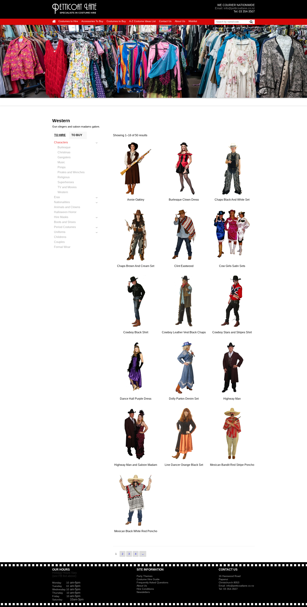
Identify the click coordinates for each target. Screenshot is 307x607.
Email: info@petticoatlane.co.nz (235, 8)
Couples (59, 241)
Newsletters (143, 592)
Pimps (62, 167)
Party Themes (144, 576)
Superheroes (66, 182)
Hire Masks (61, 217)
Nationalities (62, 202)
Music (61, 162)
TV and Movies (67, 187)
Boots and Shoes (65, 222)
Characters (61, 142)
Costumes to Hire (68, 21)
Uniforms (59, 232)
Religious (64, 177)
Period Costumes (65, 227)
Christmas (64, 152)
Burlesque (64, 147)
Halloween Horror (65, 212)
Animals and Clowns (67, 207)
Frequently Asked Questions (152, 582)
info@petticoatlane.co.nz (240, 585)
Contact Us (165, 21)
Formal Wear (62, 246)
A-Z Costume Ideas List (142, 21)
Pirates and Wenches (71, 172)
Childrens (60, 236)
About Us (180, 21)
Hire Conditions (145, 588)
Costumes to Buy (116, 21)
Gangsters (64, 157)
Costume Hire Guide (148, 579)
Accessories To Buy (92, 21)
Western (63, 192)
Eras (57, 197)
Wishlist (192, 21)
